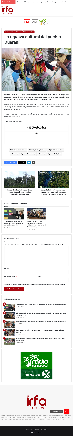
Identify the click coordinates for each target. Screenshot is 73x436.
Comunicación (9, 32)
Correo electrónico (10, 276)
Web (39, 276)
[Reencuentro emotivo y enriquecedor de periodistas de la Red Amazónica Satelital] (9, 332)
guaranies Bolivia (56, 150)
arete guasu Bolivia (18, 150)
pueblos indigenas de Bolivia (50, 154)
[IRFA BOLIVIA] (7, 10)
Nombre (7, 268)
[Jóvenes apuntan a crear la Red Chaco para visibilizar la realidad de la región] (14, 213)
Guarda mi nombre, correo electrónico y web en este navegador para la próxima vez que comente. (35, 284)
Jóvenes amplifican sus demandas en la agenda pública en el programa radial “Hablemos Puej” (44, 2)
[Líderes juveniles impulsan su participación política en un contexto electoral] (9, 324)
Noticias (18, 32)
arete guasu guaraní (37, 150)
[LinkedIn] (29, 162)
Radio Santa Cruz (28, 32)
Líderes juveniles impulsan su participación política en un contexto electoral (41, 321)
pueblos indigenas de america (24, 154)
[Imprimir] (33, 162)
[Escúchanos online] (66, 411)
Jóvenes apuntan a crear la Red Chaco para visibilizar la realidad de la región (13, 223)
